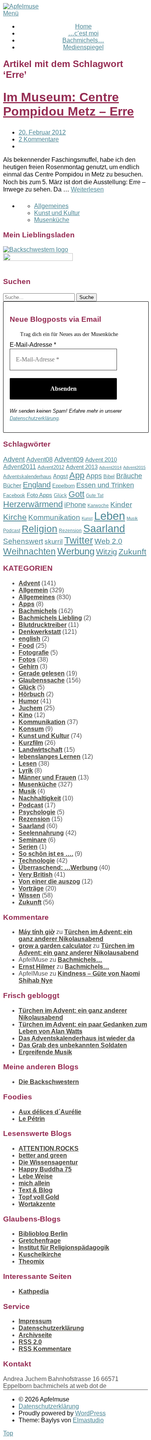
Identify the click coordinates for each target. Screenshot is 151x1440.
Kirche (15, 516)
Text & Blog (36, 1190)
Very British (36, 874)
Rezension (70, 530)
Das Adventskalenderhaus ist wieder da (77, 1038)
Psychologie (37, 812)
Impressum (35, 1321)
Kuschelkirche (40, 1254)
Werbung (75, 551)
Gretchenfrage (40, 1240)
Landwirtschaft (40, 749)
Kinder (121, 505)
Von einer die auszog (49, 881)
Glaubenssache (42, 680)
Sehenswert (23, 541)
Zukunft (132, 551)
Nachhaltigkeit (40, 798)
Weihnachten (29, 551)
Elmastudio (88, 1420)
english (29, 638)
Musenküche (51, 220)
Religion (39, 529)
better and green (43, 1155)
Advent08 (39, 459)
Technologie (37, 860)
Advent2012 (51, 467)
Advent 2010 (101, 460)
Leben (109, 515)
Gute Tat (94, 495)
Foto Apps (39, 495)
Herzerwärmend (33, 504)
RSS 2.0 (30, 1342)
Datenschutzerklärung (34, 418)
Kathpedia (34, 1291)
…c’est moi (83, 33)
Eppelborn (63, 486)
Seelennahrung (41, 833)
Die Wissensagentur (48, 1162)
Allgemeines (51, 206)
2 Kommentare (39, 139)
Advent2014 (110, 467)
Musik (132, 518)
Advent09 (69, 459)
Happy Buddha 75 (45, 1169)
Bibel (109, 476)
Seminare (32, 840)
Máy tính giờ (37, 932)
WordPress (90, 1413)
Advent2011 (19, 467)
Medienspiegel (83, 47)
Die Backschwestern (49, 1082)
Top (8, 1433)
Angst (60, 476)
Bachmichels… (83, 40)
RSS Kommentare (45, 1349)
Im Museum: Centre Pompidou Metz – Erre (68, 104)
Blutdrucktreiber (43, 625)
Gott (76, 494)
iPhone (75, 505)
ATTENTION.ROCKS (49, 1148)
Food (26, 645)
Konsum (31, 729)
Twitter (78, 540)
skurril (54, 541)
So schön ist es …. (46, 853)
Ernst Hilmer (37, 966)
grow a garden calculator (55, 946)
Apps (94, 476)
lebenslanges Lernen (50, 756)
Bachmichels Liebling (50, 618)
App (76, 475)
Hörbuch (32, 694)
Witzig (106, 552)
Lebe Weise (36, 1176)
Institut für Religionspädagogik (64, 1247)
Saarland (104, 528)
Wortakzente (37, 1204)
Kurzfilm (31, 742)
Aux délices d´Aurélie (50, 1112)
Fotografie (34, 652)
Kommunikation (54, 517)
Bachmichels (38, 611)
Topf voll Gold (39, 1197)
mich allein (34, 1183)
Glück (60, 495)
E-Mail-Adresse (33, 344)
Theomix (31, 1261)
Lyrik (26, 770)
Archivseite (35, 1335)
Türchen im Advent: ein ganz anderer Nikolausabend (75, 935)
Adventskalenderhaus (27, 476)
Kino (26, 715)
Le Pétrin (32, 1119)
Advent (14, 459)
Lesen (28, 763)
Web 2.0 (108, 541)
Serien (28, 847)
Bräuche (129, 476)
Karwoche (98, 505)
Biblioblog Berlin (43, 1233)
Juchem (30, 708)
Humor (29, 701)
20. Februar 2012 (42, 132)
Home (83, 26)
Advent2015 (134, 467)
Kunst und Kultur (57, 213)
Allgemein (33, 590)
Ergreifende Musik (45, 1052)
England (37, 485)
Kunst (87, 518)
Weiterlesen (87, 189)
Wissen (29, 895)
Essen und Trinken (105, 485)
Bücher (12, 485)
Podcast (11, 530)
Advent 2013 (82, 467)
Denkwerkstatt (40, 631)
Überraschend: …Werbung (58, 867)
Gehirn (28, 666)
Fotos (27, 659)
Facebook (14, 495)
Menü (11, 13)
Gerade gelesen (42, 673)
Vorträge (31, 888)
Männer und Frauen (47, 777)
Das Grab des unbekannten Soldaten (73, 1045)
